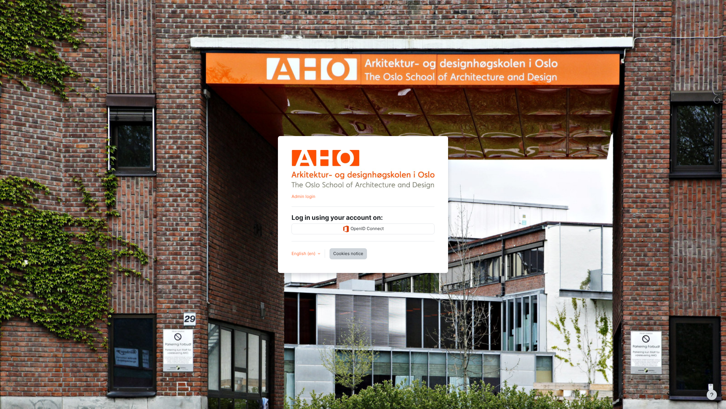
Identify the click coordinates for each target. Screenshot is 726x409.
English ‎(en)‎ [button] (304, 253)
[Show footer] (712, 395)
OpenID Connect (366, 228)
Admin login (303, 196)
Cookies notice (348, 253)
